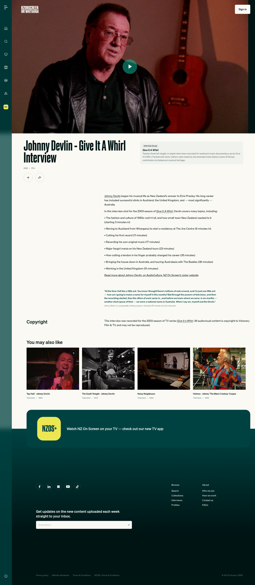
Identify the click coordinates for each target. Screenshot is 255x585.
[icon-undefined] (28, 177)
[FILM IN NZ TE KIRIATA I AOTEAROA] (6, 67)
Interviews (176, 500)
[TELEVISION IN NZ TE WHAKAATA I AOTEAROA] (6, 54)
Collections (177, 495)
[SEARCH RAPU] (6, 41)
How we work (209, 495)
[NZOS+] (6, 107)
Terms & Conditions (82, 575)
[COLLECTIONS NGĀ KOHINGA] (6, 80)
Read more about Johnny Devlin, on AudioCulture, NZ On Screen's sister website (151, 275)
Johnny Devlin (112, 196)
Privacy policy (42, 575)
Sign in (243, 9)
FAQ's (205, 505)
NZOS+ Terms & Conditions (107, 575)
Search (175, 491)
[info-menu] (6, 576)
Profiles (175, 505)
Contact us (207, 500)
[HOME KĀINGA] (6, 28)
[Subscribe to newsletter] (128, 525)
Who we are (208, 491)
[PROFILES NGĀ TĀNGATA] (6, 93)
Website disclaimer (60, 575)
